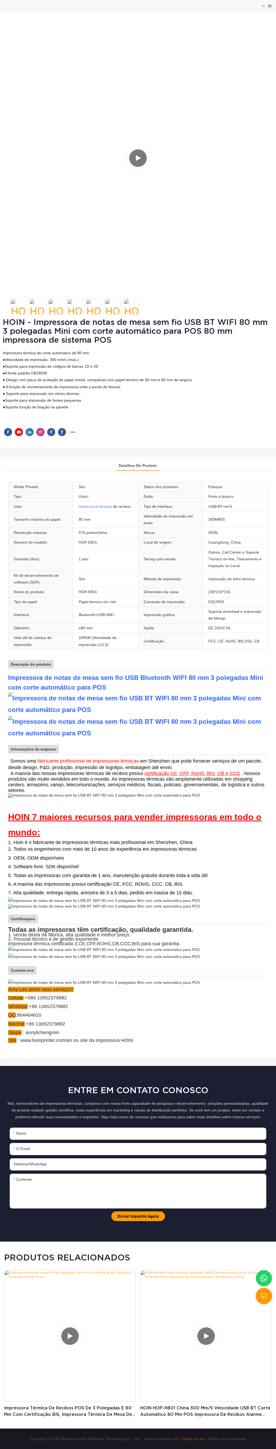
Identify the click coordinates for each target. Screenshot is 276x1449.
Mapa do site (194, 1439)
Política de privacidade (227, 1439)
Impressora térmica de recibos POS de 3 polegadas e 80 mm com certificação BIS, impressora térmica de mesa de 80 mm (68, 1411)
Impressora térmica (95, 506)
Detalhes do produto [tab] (138, 465)
